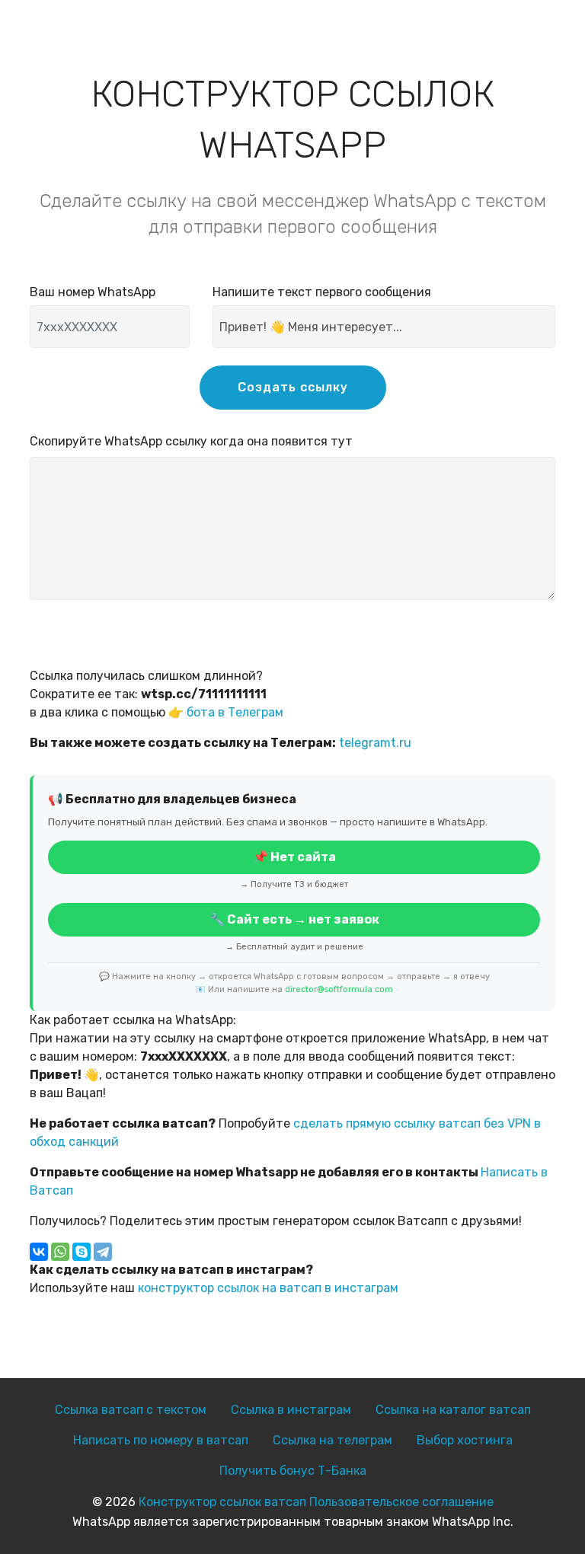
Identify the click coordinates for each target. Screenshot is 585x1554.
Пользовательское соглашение (401, 1502)
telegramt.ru (375, 743)
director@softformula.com (339, 989)
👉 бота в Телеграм (225, 712)
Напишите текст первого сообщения (322, 292)
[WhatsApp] (60, 1252)
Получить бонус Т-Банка (292, 1470)
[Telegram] (103, 1252)
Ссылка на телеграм (332, 1440)
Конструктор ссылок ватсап (222, 1502)
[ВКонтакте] (39, 1252)
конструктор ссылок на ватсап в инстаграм (268, 1288)
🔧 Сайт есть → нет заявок (294, 919)
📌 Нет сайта (294, 857)
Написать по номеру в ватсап (160, 1440)
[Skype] (81, 1252)
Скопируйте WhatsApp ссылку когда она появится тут (191, 441)
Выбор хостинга (465, 1440)
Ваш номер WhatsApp (92, 292)
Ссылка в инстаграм (291, 1409)
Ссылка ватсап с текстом (130, 1409)
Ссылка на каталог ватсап (453, 1409)
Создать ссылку (293, 387)
